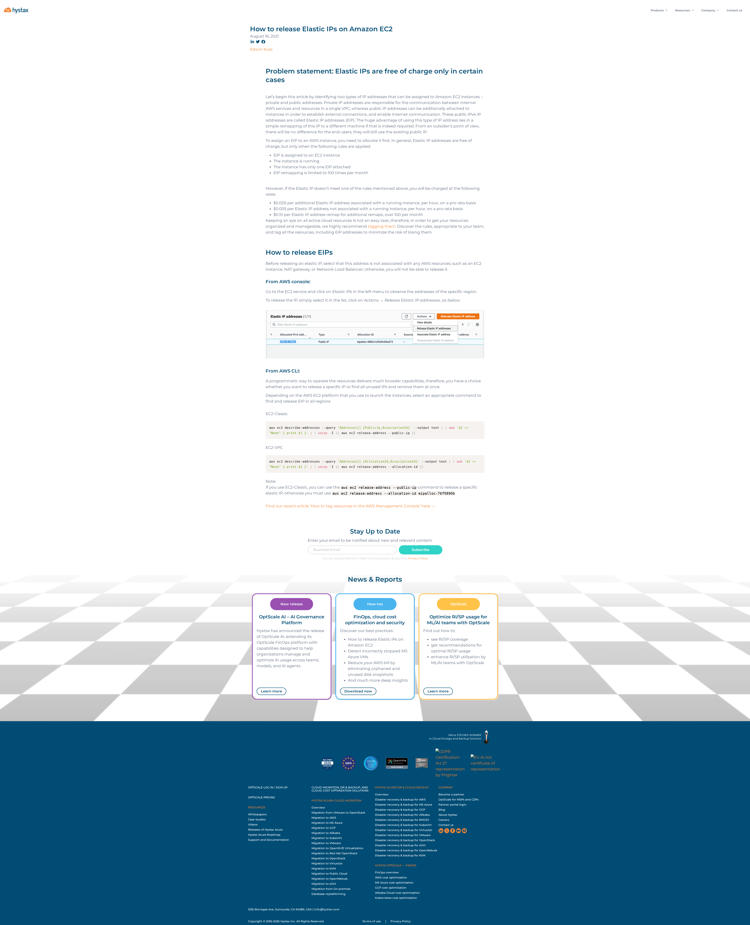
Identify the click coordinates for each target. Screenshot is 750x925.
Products (657, 10)
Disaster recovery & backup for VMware (403, 835)
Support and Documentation (268, 840)
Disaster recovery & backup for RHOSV (402, 820)
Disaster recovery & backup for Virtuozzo (403, 830)
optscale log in (260, 787)
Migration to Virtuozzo (327, 863)
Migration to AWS (324, 817)
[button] (252, 41)
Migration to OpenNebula (329, 878)
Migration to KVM (324, 868)
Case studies (257, 819)
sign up (282, 787)
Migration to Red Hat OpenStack (334, 853)
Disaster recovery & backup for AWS (400, 799)
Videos (253, 824)
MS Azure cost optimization (394, 882)
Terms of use (371, 921)
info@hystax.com (326, 909)
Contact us (734, 10)
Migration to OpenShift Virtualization (337, 848)
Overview (318, 807)
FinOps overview (387, 872)
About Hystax (447, 815)
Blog (441, 809)
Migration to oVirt (324, 884)
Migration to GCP (324, 828)
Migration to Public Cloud (329, 873)
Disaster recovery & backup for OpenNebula (406, 850)
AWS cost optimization (391, 877)
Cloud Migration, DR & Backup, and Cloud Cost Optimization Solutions (340, 789)
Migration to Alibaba (326, 833)
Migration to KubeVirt (327, 838)
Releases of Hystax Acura (265, 829)
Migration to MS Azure (327, 823)
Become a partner (451, 794)
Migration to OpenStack (328, 858)
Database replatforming (329, 894)
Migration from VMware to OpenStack (338, 812)
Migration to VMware (326, 843)
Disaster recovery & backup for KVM (400, 855)
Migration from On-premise (331, 889)
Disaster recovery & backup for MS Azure (403, 804)
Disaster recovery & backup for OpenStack (405, 840)
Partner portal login (452, 804)
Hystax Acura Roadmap (264, 834)
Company (708, 10)
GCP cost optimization (390, 887)
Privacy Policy (418, 558)
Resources (682, 10)
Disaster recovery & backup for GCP (400, 809)
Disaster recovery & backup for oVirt (400, 845)
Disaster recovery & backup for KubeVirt (403, 825)
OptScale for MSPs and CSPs (458, 799)
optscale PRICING (261, 797)
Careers (443, 820)
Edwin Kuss (261, 49)
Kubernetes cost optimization (396, 898)
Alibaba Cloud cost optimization (397, 893)
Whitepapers (257, 814)
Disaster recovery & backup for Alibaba (402, 815)
